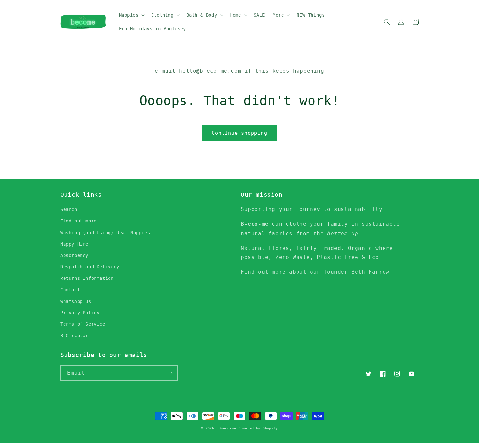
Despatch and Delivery (89, 266)
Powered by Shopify (258, 428)
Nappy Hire (74, 244)
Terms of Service (82, 324)
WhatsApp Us (75, 301)
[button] (131, 15)
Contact (70, 289)
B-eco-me (227, 428)
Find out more (78, 220)
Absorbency (74, 255)
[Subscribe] (170, 373)
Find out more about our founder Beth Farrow (315, 272)
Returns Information (86, 278)
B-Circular (74, 335)
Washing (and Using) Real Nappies (105, 232)
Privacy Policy (79, 312)
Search (68, 209)
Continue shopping (239, 133)
